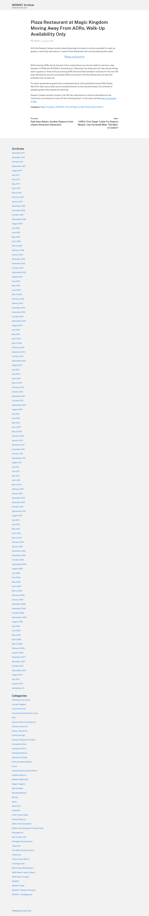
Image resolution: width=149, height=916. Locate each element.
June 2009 (16, 577)
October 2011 (17, 454)
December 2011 (18, 445)
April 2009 (16, 586)
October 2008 (18, 613)
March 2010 (17, 538)
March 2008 (17, 644)
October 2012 (17, 400)
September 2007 (19, 670)
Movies (15, 797)
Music (14, 802)
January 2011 (17, 493)
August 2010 (17, 515)
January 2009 (17, 600)
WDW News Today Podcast (23, 872)
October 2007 (18, 666)
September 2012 (19, 405)
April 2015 (16, 290)
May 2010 (16, 529)
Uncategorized (18, 863)
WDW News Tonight (20, 877)
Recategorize (17, 832)
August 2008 (17, 622)
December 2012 (18, 396)
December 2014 (18, 308)
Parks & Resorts (72, 107)
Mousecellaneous (19, 793)
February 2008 (18, 648)
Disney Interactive (19, 731)
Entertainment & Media (22, 762)
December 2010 (18, 498)
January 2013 (17, 392)
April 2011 (16, 480)
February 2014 (18, 347)
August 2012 (17, 409)
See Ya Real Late (19, 837)
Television (16, 846)
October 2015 (17, 268)
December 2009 (18, 551)
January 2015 (17, 303)
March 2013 (17, 383)
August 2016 (17, 224)
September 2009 (19, 564)
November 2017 (18, 157)
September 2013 (19, 361)
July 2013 (15, 370)
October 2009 (18, 560)
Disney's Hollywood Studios (24, 740)
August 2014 (17, 325)
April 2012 (16, 427)
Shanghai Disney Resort (22, 841)
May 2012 (16, 423)
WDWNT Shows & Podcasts (24, 890)
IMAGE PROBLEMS (20, 779)
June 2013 (16, 374)
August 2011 (17, 462)
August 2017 (17, 170)
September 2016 (19, 219)
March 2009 (17, 591)
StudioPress (26, 911)
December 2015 (18, 259)
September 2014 (19, 321)
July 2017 (15, 175)
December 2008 (19, 604)
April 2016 (16, 241)
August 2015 (17, 277)
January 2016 (17, 255)
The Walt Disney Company (23, 850)
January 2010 (17, 546)
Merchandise (17, 788)
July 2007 (16, 679)
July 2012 (15, 414)
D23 (13, 717)
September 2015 (19, 272)
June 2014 (16, 330)
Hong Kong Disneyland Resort (25, 771)
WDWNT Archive (23, 5)
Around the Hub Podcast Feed (25, 713)
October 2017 (17, 162)
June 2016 (16, 232)
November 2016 (18, 210)
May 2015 (16, 285)
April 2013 (16, 378)
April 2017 (16, 188)
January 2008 (17, 653)
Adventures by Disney (21, 700)
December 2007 (18, 657)
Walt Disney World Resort (91, 107)
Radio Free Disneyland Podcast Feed (27, 828)
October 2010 (17, 507)
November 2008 (19, 608)
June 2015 (16, 281)
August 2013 (17, 365)
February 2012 (18, 436)
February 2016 (18, 250)
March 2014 (17, 343)
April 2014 (16, 339)
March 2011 (16, 485)
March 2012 (17, 431)
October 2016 (17, 215)
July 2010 (15, 520)
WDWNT (37, 41)
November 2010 (18, 502)
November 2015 (18, 263)
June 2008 (16, 630)
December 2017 (18, 153)
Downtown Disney (19, 757)
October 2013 (17, 356)
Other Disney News (20, 815)
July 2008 (16, 626)
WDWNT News (18, 886)
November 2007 (19, 661)
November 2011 (18, 449)
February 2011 (18, 489)
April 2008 (16, 639)
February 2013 (18, 387)
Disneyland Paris (19, 744)
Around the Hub (19, 709)
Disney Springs (18, 735)
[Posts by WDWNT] (32, 41)
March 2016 (17, 246)
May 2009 (16, 582)
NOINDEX (60, 107)
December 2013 (18, 352)
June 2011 (16, 471)
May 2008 (16, 635)
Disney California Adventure (24, 722)
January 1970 (17, 684)
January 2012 (17, 440)
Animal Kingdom (19, 704)
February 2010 (18, 542)
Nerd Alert (16, 806)
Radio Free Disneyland (21, 824)
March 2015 (17, 294)
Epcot (14, 766)
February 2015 (18, 299)
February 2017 (18, 197)
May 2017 (16, 184)
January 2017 (17, 201)
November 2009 (19, 555)
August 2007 (17, 675)
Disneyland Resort (20, 753)
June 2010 (16, 524)
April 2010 (16, 533)
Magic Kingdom (47, 107)
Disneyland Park (19, 748)
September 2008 (19, 617)
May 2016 (16, 237)
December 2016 (18, 206)
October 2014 (17, 316)
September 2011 (18, 458)
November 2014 (18, 312)
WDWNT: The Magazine (22, 894)
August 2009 (17, 569)
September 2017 (19, 166)
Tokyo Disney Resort (21, 859)
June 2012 (16, 418)
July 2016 (15, 228)
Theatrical (16, 855)
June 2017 (16, 179)
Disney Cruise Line (20, 726)
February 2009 (18, 595)
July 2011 (15, 467)
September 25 (18, 688)
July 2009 (16, 573)
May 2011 (16, 476)
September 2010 (19, 511)
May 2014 (16, 334)
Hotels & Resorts (19, 775)
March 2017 (17, 193)
